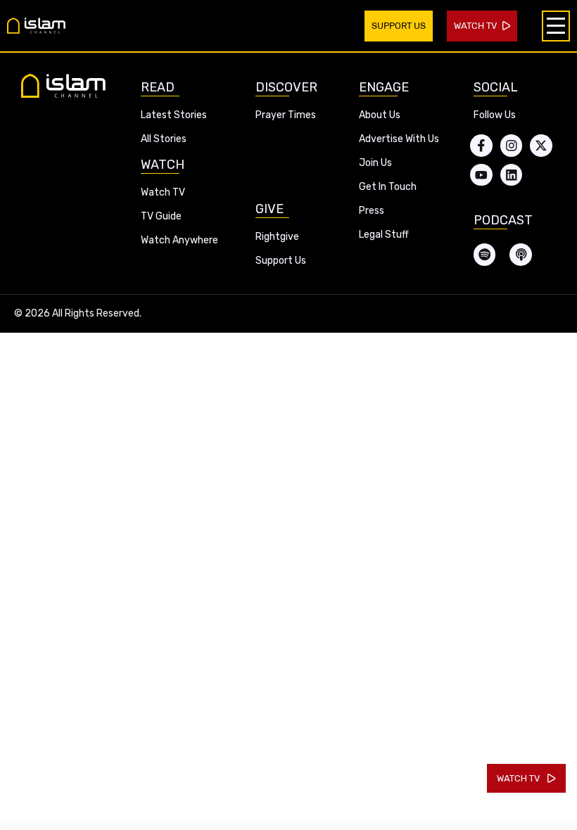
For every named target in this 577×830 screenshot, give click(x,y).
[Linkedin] (511, 175)
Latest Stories (174, 115)
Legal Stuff (384, 235)
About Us (379, 115)
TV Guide (161, 216)
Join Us (375, 163)
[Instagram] (511, 145)
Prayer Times (285, 115)
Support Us (280, 261)
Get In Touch (388, 187)
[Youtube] (481, 175)
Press (371, 211)
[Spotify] (485, 254)
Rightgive (277, 237)
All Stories (163, 139)
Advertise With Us (399, 139)
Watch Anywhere (179, 240)
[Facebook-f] (481, 145)
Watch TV (163, 192)
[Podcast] (520, 254)
